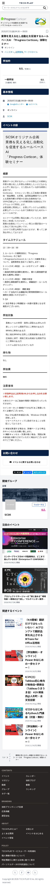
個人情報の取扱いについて (13, 855)
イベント (10, 757)
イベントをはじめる (34, 833)
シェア (28, 472)
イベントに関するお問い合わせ (27, 462)
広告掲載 (5, 811)
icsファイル (33, 104)
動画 (4, 784)
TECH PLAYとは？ (10, 829)
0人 (43, 509)
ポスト (19, 472)
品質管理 (19, 52)
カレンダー (31, 776)
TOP (4, 757)
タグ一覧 (5, 793)
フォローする (39, 504)
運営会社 (5, 815)
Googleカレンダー (17, 104)
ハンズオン (9, 52)
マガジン (5, 780)
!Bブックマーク (39, 472)
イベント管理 (7, 837)
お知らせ (30, 829)
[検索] (44, 7)
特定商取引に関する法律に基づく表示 (18, 860)
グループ (5, 789)
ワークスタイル (31, 52)
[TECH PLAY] (26, 3)
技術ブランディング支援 (12, 806)
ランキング (31, 789)
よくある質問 (7, 833)
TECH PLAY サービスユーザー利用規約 (19, 851)
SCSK (9, 116)
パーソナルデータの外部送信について (18, 864)
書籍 (28, 784)
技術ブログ (31, 780)
